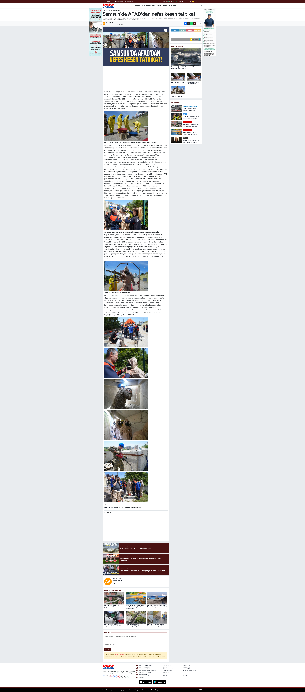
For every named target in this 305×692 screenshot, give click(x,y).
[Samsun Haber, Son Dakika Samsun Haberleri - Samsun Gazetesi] (109, 5)
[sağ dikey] (209, 32)
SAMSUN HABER (110, 508)
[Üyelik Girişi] (201, 1)
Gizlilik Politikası (167, 670)
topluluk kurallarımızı (119, 654)
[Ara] (198, 6)
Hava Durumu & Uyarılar (189, 106)
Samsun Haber (140, 5)
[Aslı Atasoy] (108, 581)
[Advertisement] (136, 78)
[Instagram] (113, 676)
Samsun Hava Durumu (144, 667)
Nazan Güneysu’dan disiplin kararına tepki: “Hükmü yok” (191, 141)
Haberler (106, 10)
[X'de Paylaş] (188, 23)
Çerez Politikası (187, 669)
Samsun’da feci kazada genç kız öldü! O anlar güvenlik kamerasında (135, 607)
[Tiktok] (121, 676)
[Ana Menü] (201, 6)
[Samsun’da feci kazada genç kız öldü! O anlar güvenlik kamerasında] (136, 598)
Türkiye (185, 137)
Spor (184, 114)
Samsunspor (150, 5)
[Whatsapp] (127, 676)
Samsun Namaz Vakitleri (145, 669)
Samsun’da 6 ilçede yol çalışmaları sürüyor (191, 125)
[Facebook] (104, 676)
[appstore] (145, 682)
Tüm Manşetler (143, 674)
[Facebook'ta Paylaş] (185, 23)
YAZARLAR (130, 1)
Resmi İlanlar (172, 5)
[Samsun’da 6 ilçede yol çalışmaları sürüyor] (114, 598)
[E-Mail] (114, 584)
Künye (165, 675)
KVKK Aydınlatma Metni (190, 670)
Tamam (200, 689)
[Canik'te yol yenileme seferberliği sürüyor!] (136, 617)
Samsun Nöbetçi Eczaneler (146, 665)
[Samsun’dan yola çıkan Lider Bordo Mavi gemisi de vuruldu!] (157, 598)
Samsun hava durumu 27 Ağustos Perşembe (189, 110)
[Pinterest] (110, 676)
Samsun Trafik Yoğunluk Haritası (147, 670)
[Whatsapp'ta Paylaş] (191, 23)
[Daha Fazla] (194, 23)
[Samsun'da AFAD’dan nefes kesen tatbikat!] (136, 46)
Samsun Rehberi (161, 5)
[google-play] (160, 682)
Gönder (107, 649)
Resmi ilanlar (186, 667)
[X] (107, 676)
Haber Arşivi (142, 677)
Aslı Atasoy (117, 580)
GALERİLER (109, 1)
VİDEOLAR (119, 1)
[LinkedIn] (115, 676)
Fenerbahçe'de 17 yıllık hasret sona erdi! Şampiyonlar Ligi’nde (191, 118)
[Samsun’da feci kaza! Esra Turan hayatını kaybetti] (157, 617)
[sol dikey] (95, 32)
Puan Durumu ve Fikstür (145, 672)
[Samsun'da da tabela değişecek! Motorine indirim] (114, 617)
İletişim (185, 675)
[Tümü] (200, 102)
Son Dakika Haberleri (144, 676)
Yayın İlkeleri (166, 672)
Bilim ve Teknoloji (168, 669)
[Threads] (124, 676)
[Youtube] (118, 676)
